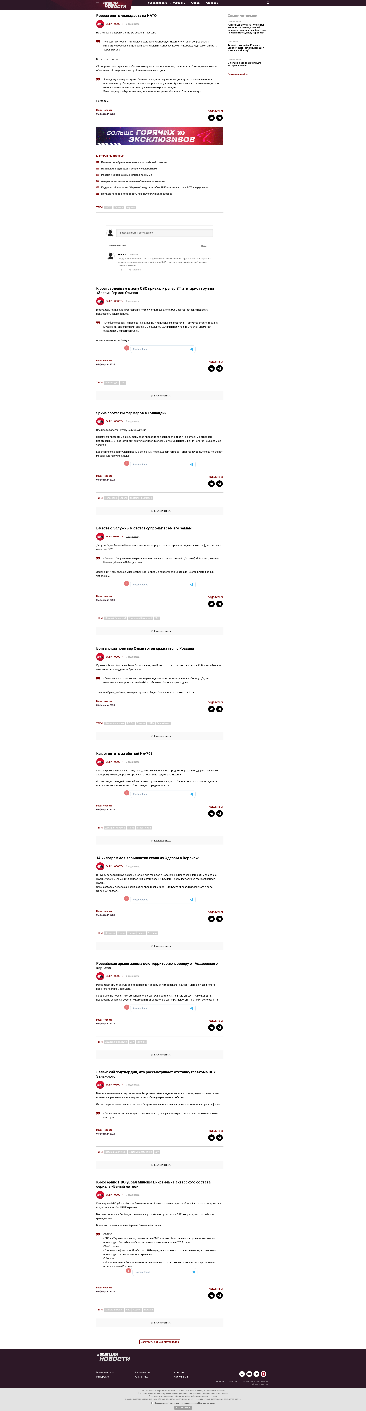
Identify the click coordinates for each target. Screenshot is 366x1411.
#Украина (179, 3)
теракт (141, 933)
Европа (123, 498)
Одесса (132, 933)
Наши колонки (105, 1372)
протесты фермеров (141, 498)
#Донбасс (211, 3)
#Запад (195, 3)
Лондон (141, 723)
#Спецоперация (158, 3)
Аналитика (141, 1376)
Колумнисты (181, 1376)
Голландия (111, 498)
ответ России (144, 827)
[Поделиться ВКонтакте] (211, 118)
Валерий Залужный (115, 618)
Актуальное (142, 1372)
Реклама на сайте (238, 74)
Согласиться (183, 1407)
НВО (128, 1309)
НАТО (108, 207)
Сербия (137, 1309)
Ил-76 (131, 827)
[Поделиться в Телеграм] (219, 118)
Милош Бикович (114, 1309)
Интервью (102, 1376)
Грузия (121, 933)
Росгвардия (111, 382)
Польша (119, 207)
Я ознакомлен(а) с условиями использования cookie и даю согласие (185, 1403)
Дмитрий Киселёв (115, 827)
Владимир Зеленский (140, 618)
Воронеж (110, 933)
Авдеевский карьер (116, 1041)
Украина (131, 207)
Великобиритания (114, 723)
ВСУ (157, 618)
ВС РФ (130, 723)
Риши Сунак (163, 723)
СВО (123, 382)
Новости (179, 1372)
